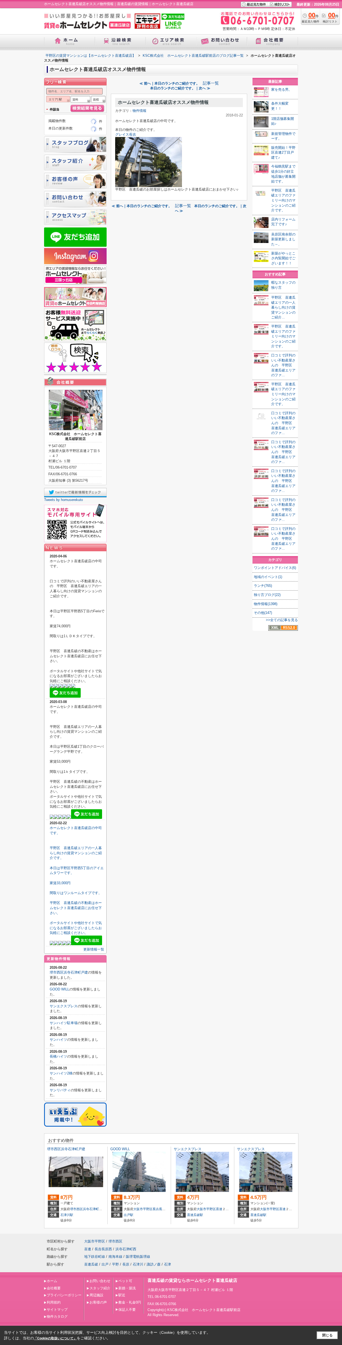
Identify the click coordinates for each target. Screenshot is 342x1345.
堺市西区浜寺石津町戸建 (69, 972)
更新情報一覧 (93, 949)
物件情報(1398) (265, 604)
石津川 (138, 1264)
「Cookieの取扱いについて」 (55, 1338)
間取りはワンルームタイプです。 (76, 893)
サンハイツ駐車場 (63, 1023)
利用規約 (54, 1302)
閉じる (327, 1335)
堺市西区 (76, 1209)
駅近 (121, 1295)
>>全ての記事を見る (282, 620)
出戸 (105, 1264)
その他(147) (263, 613)
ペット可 (125, 1281)
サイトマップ (57, 1310)
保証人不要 (127, 1310)
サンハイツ (58, 1040)
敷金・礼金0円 (129, 1302)
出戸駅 (128, 1215)
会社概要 (54, 1288)
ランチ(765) (263, 586)
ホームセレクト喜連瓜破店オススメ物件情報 (163, 102)
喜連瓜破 (91, 1264)
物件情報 (139, 111)
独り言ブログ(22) (267, 595)
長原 (125, 1264)
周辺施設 (96, 1295)
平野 (115, 1264)
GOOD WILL (59, 989)
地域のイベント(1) (268, 577)
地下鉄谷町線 (94, 1257)
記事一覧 (211, 83)
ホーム (52, 1281)
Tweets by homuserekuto (63, 500)
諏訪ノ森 (154, 1264)
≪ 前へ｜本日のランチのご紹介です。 (169, 83)
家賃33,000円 (60, 883)
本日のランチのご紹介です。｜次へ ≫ (180, 88)
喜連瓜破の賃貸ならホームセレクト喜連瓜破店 (192, 1280)
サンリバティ (60, 1090)
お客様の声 (98, 1302)
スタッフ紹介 (100, 1288)
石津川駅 (66, 1215)
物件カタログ (57, 1316)
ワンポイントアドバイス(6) (275, 568)
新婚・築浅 (127, 1288)
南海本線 (115, 1257)
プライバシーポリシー (64, 1295)
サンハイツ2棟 (61, 1073)
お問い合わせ (100, 1281)
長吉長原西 (161, 1209)
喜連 (219, 1209)
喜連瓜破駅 (195, 1215)
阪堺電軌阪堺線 (138, 1257)
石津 (167, 1264)
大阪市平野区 (143, 1209)
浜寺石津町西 (92, 1209)
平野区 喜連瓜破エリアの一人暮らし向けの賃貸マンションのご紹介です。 (76, 853)
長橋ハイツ (58, 1056)
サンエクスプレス (63, 1006)
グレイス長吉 (125, 134)
